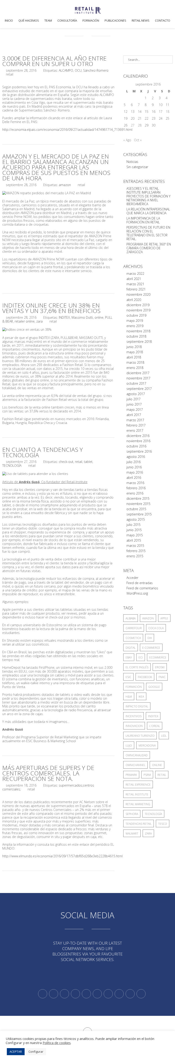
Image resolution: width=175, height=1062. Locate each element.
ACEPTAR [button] (16, 1051)
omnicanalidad (137, 755)
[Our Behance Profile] (86, 993)
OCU (78, 70)
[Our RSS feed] (75, 993)
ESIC (128, 677)
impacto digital (137, 706)
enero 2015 (134, 556)
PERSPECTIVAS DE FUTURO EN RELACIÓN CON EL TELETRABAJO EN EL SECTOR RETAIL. (148, 233)
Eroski (160, 667)
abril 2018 (133, 357)
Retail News (140, 21)
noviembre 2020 (138, 294)
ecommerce (157, 657)
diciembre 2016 (137, 436)
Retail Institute (137, 794)
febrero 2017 (136, 425)
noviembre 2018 (138, 331)
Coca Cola (156, 628)
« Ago (127, 140)
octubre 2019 (136, 315)
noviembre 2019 (138, 310)
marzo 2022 (135, 273)
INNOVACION (134, 726)
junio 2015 (134, 530)
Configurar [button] (35, 1051)
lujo (129, 745)
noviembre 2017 (138, 378)
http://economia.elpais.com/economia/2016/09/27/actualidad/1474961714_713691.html (67, 129)
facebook (145, 677)
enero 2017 (134, 430)
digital (131, 648)
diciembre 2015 (137, 498)
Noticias (132, 161)
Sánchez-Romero (95, 70)
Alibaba (131, 618)
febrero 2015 (136, 551)
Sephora (132, 814)
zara (39, 321)
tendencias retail (139, 824)
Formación (90, 21)
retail (78, 461)
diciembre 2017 (137, 373)
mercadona (147, 745)
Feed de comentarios (142, 588)
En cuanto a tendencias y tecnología (42, 452)
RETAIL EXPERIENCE (138, 785)
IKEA (141, 697)
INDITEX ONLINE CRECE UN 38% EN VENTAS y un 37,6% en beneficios (51, 308)
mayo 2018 (134, 352)
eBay (129, 657)
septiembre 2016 (139, 451)
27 (132, 125)
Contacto (162, 21)
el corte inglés (137, 667)
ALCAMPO (66, 70)
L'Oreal (154, 726)
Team (48, 21)
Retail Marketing (138, 804)
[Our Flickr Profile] (119, 993)
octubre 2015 (136, 509)
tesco (162, 824)
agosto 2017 (135, 394)
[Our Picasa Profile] (130, 993)
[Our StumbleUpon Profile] (141, 993)
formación (134, 687)
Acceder (132, 577)
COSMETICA (133, 638)
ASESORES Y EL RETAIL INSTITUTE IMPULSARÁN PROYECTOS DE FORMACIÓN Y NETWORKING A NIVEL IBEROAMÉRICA (148, 196)
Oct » (138, 140)
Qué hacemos (28, 21)
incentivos (134, 716)
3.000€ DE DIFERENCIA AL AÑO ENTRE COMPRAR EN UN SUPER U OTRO (54, 61)
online (99, 317)
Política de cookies (57, 1042)
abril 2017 (133, 415)
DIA (149, 638)
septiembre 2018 (139, 341)
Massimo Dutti (82, 317)
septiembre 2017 (139, 388)
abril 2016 (133, 477)
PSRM (147, 775)
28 (140, 125)
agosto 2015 (135, 519)
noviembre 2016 (138, 441)
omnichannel (135, 765)
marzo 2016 (135, 483)
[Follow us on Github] (64, 993)
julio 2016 (133, 462)
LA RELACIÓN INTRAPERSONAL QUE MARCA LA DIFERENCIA (148, 211)
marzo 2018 (135, 362)
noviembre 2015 (138, 504)
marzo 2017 (135, 420)
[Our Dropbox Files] (97, 993)
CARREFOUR (134, 628)
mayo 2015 (134, 535)
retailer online (25, 321)
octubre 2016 (136, 446)
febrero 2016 (136, 488)
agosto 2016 (135, 456)
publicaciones (115, 21)
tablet (88, 461)
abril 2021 (133, 279)
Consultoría (67, 21)
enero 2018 (134, 368)
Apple (164, 618)
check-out (66, 461)
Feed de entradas (139, 583)
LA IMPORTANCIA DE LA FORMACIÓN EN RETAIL (143, 220)
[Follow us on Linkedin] (53, 993)
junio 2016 (134, 467)
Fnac (162, 677)
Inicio (9, 21)
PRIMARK (131, 775)
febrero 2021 (136, 289)
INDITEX (64, 317)
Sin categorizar (137, 167)
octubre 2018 (136, 336)
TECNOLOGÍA (11, 465)
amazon (65, 185)
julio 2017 (133, 399)
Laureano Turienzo (140, 736)
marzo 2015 (135, 545)
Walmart (132, 833)
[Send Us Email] (108, 993)
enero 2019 (134, 326)
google (154, 687)
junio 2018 (134, 347)
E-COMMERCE (151, 648)
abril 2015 (133, 540)
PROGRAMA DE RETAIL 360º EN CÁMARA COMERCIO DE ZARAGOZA (148, 248)
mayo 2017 (134, 409)
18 (167, 111)
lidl (164, 736)
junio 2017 (134, 404)
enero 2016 (134, 493)
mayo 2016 (134, 472)
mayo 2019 (134, 320)
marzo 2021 (135, 284)
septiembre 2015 (139, 514)
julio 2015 (133, 524)
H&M (129, 697)
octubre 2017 (136, 383)
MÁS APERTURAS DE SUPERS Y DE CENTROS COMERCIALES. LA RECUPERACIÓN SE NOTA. (48, 773)
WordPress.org (137, 593)
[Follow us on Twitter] (42, 993)
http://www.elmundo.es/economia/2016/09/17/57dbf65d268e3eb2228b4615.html (62, 856)
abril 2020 (133, 300)
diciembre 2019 (137, 305)
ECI (141, 657)
